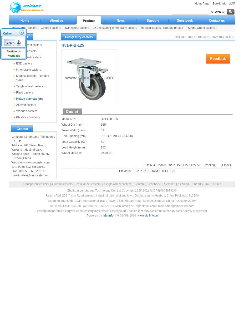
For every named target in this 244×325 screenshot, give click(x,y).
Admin (217, 184)
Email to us (14, 51)
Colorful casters (62, 184)
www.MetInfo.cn (147, 215)
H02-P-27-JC (142, 171)
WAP (232, 3)
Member (169, 184)
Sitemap (183, 184)
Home (189, 37)
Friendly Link (201, 184)
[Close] (22, 32)
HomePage (202, 3)
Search (139, 184)
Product (201, 37)
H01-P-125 (168, 171)
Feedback (153, 184)
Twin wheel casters (88, 184)
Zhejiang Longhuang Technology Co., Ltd (94, 190)
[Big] (89, 77)
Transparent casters (36, 184)
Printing (210, 165)
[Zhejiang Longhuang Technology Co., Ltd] (27, 12)
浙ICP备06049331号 (163, 190)
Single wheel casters (117, 184)
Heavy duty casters (221, 37)
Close (226, 165)
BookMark (219, 3)
